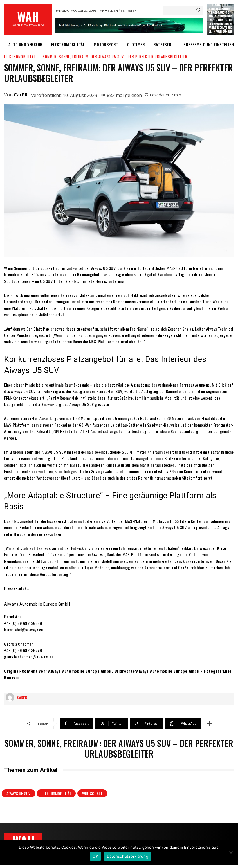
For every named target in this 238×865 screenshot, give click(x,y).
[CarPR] (11, 697)
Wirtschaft (92, 793)
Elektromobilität (20, 56)
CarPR (21, 94)
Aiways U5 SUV (18, 793)
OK (95, 856)
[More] (209, 723)
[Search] (198, 10)
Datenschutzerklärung (127, 856)
